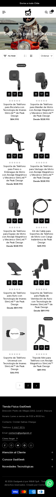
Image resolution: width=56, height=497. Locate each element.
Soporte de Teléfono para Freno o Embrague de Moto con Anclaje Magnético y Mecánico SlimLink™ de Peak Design (14, 173)
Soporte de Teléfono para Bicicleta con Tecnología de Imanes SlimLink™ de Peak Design (14, 110)
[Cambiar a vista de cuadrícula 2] (31, 55)
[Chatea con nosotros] (49, 483)
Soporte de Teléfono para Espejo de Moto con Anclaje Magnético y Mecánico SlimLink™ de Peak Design (14, 237)
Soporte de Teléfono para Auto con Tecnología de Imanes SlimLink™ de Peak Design (14, 298)
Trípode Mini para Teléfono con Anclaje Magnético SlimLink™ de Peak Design (41, 362)
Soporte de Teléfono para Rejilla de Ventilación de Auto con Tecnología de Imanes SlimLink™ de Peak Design (41, 300)
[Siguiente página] (36, 386)
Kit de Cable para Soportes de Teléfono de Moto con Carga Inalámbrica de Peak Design (41, 237)
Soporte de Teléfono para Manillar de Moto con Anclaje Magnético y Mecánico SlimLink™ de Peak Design (41, 110)
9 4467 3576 (18, 427)
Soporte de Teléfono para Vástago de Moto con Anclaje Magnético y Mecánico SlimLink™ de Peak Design (41, 172)
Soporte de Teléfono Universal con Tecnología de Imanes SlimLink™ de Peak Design (14, 363)
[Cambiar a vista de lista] (25, 55)
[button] (14, 94)
